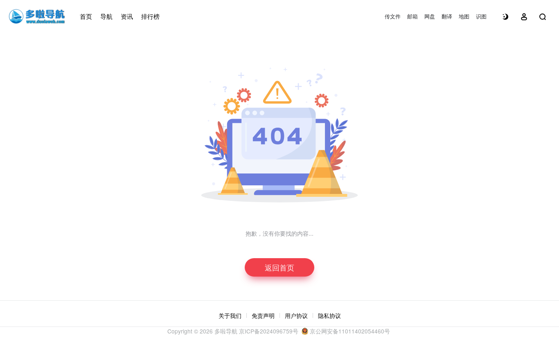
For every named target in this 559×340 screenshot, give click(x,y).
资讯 (127, 16)
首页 (86, 16)
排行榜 (150, 16)
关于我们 (230, 315)
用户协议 (296, 315)
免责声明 (263, 315)
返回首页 (279, 267)
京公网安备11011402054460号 (349, 331)
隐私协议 (329, 315)
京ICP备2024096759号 (268, 331)
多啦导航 (225, 331)
